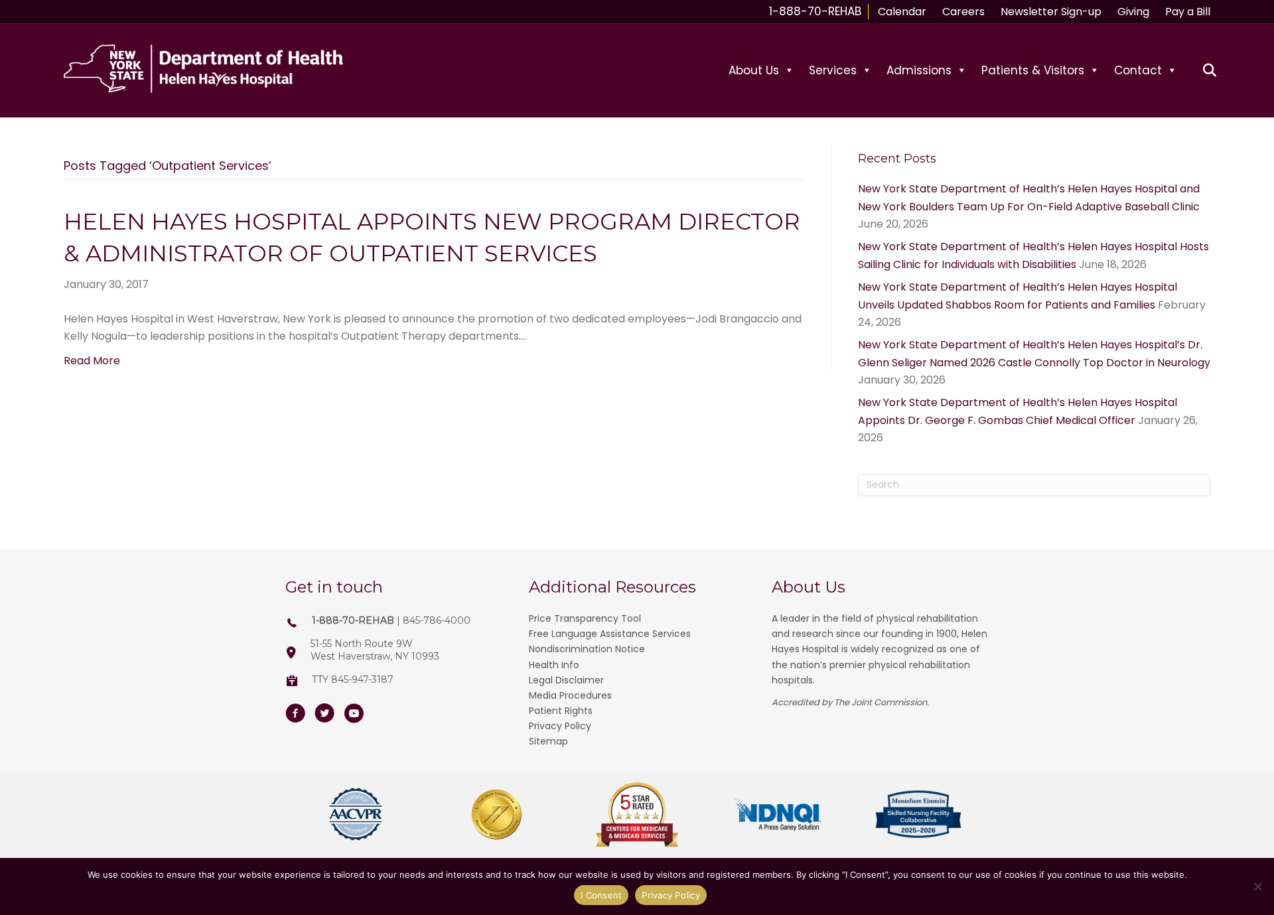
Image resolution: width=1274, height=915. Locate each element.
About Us (754, 70)
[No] (1257, 886)
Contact (1138, 70)
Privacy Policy (560, 726)
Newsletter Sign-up (1051, 11)
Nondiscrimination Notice (587, 649)
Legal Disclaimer (566, 680)
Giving (1133, 11)
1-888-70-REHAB (815, 11)
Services (833, 70)
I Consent (601, 895)
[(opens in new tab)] (355, 813)
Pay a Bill (1187, 11)
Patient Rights (561, 710)
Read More (92, 360)
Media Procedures (570, 695)
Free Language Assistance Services (610, 633)
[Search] (1202, 70)
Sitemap (548, 741)
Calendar (902, 11)
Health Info (554, 664)
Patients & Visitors (1032, 70)
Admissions (919, 70)
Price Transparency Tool (585, 618)
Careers (963, 11)
